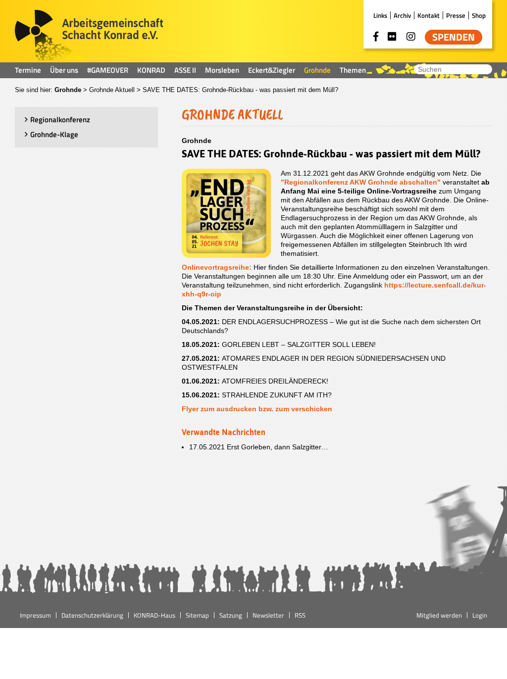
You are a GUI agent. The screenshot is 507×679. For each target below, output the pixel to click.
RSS (300, 615)
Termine (28, 70)
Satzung (230, 615)
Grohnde (317, 70)
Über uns (64, 70)
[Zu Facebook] (375, 36)
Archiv (402, 15)
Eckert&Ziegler (271, 70)
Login (479, 615)
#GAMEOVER (107, 70)
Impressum (35, 615)
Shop (479, 15)
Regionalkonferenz (60, 119)
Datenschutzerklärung (92, 615)
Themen (353, 70)
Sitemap (197, 615)
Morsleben (222, 70)
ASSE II (185, 70)
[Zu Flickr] (392, 36)
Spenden (453, 37)
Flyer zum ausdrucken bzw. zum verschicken (257, 409)
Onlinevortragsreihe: (218, 267)
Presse (455, 15)
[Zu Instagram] (410, 36)
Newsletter (268, 615)
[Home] (89, 36)
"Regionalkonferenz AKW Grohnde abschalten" (361, 182)
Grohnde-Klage (54, 134)
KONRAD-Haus (154, 615)
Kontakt (428, 15)
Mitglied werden (439, 615)
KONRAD (151, 70)
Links (380, 15)
